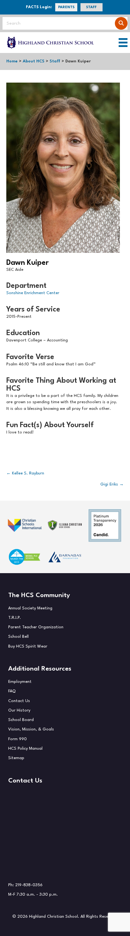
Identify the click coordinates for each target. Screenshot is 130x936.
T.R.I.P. (14, 618)
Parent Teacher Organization (35, 627)
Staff (55, 61)
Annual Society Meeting (30, 608)
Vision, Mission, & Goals (31, 729)
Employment (20, 682)
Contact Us (19, 701)
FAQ (11, 691)
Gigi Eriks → (112, 484)
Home (12, 61)
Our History (19, 710)
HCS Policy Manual (25, 749)
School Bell (18, 637)
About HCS (33, 61)
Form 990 (17, 739)
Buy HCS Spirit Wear (27, 646)
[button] (66, 7)
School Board (21, 720)
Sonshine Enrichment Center (32, 293)
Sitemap (16, 758)
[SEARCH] (121, 23)
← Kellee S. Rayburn (25, 473)
